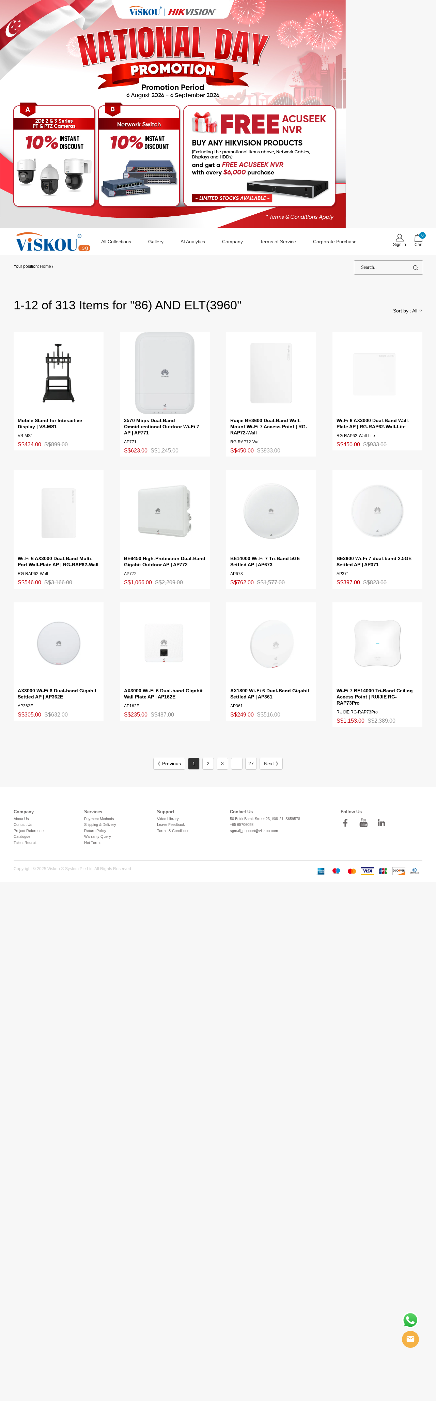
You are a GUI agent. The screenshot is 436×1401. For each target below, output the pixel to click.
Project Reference (29, 831)
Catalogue (22, 836)
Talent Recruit (25, 843)
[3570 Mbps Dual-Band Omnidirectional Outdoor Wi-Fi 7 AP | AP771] (165, 373)
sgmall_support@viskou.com (254, 831)
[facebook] (347, 823)
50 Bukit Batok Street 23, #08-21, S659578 (265, 819)
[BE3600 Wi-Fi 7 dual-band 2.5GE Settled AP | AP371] (377, 511)
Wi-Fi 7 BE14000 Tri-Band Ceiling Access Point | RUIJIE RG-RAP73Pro (375, 697)
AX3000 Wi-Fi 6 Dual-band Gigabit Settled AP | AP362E (57, 693)
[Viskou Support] (410, 1320)
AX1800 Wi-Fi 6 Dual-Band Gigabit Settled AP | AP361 (269, 693)
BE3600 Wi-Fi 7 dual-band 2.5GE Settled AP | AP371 (374, 561)
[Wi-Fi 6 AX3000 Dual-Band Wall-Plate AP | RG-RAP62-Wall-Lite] (377, 373)
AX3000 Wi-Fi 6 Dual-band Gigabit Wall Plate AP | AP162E (163, 693)
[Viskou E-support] (410, 1339)
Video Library (168, 819)
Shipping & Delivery (100, 824)
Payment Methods (99, 819)
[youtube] (365, 823)
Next (269, 763)
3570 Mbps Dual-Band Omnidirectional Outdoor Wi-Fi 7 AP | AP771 (161, 426)
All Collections (116, 241)
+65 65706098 (241, 824)
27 (251, 763)
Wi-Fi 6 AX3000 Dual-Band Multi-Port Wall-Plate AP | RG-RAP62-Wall (58, 561)
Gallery (156, 241)
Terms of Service (278, 241)
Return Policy (95, 831)
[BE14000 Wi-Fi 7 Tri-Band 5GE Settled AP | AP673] (271, 511)
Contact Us (23, 824)
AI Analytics (193, 241)
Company (232, 241)
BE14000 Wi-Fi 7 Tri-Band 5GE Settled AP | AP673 (265, 561)
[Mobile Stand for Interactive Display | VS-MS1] (58, 373)
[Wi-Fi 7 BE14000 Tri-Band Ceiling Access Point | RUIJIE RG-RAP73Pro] (377, 643)
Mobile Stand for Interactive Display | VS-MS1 (50, 423)
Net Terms (93, 843)
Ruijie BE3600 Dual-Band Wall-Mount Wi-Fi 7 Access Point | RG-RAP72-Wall (268, 426)
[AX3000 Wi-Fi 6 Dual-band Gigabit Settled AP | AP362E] (58, 643)
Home (45, 266)
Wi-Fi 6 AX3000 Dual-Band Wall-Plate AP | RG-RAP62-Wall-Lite (373, 423)
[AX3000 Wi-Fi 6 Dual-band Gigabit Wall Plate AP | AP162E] (165, 643)
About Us (21, 819)
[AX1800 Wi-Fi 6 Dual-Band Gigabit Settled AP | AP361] (271, 643)
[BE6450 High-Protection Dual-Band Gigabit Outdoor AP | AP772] (165, 511)
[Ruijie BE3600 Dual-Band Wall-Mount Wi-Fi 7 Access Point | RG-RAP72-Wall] (271, 373)
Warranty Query (97, 836)
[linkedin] (383, 823)
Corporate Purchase (335, 241)
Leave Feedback (171, 824)
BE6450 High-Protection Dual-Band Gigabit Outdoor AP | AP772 (164, 561)
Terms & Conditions (173, 831)
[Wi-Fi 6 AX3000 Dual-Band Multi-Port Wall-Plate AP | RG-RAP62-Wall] (58, 511)
